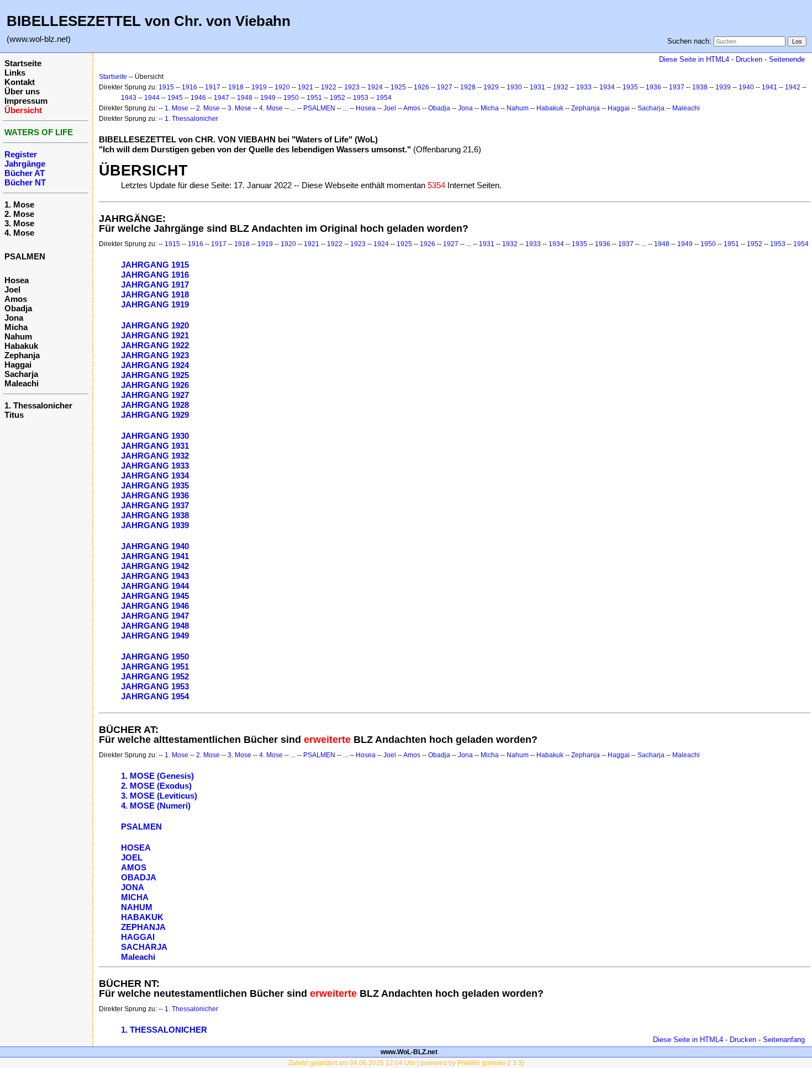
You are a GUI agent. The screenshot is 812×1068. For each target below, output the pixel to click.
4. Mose (19, 232)
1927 (444, 87)
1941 (769, 87)
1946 (198, 98)
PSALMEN (24, 256)
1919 (259, 87)
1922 (328, 87)
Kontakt (19, 82)
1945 (175, 98)
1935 (630, 87)
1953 (360, 98)
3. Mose (19, 223)
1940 (746, 87)
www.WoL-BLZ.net (409, 1052)
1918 (236, 87)
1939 (723, 87)
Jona (13, 317)
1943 (128, 98)
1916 (189, 87)
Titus (14, 414)
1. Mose (19, 204)
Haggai (17, 364)
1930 (514, 87)
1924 (375, 87)
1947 (221, 98)
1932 (560, 87)
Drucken (749, 59)
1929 (491, 87)
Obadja (18, 308)
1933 (584, 87)
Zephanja (22, 355)
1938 (700, 87)
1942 (792, 87)
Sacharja (21, 374)
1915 (166, 87)
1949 (268, 98)
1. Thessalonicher (38, 405)
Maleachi (21, 383)
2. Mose (19, 214)
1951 (314, 98)
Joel (12, 289)
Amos (15, 299)
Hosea (16, 280)
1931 (537, 87)
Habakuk (21, 345)
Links (14, 72)
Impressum (26, 100)
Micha (16, 327)
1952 (337, 98)
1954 (384, 98)
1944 (152, 98)
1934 (607, 87)
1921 (305, 87)
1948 (244, 98)
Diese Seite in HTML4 (694, 59)
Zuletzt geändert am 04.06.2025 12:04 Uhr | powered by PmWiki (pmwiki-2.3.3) (406, 1063)
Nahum (18, 336)
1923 (352, 87)
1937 (676, 87)
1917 (212, 87)
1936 (653, 87)
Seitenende (787, 59)
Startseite (22, 63)
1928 (468, 87)
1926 (421, 87)
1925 (398, 87)
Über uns (22, 91)
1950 (291, 98)
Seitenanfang (784, 1039)
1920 (282, 87)
